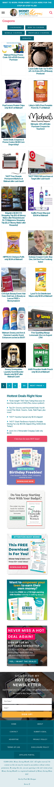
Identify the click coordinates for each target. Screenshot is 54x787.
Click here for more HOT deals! (27, 438)
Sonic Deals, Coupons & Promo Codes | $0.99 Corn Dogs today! (13, 142)
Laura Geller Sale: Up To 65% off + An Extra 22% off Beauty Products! (40, 71)
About (40, 724)
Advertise (14, 739)
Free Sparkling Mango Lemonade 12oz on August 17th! (40, 335)
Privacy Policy (40, 739)
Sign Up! (27, 714)
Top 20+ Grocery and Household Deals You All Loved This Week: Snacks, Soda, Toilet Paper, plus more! (26, 410)
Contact (14, 732)
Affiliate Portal (27, 755)
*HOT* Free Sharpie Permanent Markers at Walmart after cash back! (13, 178)
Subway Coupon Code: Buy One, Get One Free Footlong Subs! (40, 259)
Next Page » (37, 386)
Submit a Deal (40, 732)
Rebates (27, 38)
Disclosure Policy (40, 747)
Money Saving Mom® (31, 12)
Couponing (15, 27)
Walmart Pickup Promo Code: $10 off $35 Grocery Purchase (13, 57)
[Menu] (3, 12)
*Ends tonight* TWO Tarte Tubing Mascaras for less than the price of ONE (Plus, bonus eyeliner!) (26, 402)
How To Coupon (36, 27)
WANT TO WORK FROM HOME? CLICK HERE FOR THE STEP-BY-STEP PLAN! (27, 4)
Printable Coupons (39, 33)
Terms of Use (13, 747)
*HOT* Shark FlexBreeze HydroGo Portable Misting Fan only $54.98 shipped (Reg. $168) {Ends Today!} (26, 423)
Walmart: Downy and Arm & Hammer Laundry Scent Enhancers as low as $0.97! (13, 335)
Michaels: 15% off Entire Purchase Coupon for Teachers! (40, 126)
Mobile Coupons (13, 33)
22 (24, 386)
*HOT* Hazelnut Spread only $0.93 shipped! (26, 417)
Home (13, 724)
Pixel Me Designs (29, 779)
